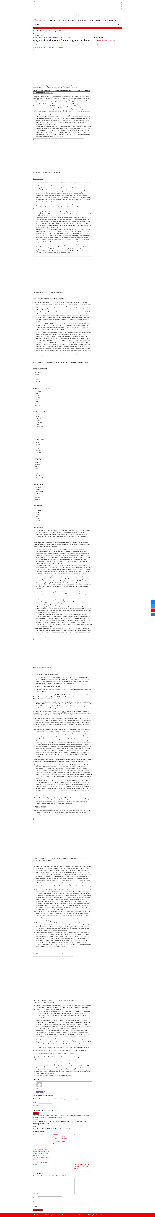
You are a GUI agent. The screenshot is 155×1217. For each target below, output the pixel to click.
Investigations (82, 20)
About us (81, 1215)
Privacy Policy (92, 1215)
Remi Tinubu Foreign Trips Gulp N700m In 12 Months (52, 31)
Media (91, 20)
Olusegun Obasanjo (38, 1117)
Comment (36, 1194)
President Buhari (54, 1117)
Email (34, 1108)
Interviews (71, 20)
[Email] (44, 1092)
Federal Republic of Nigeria (43, 1115)
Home (45, 20)
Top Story (53, 20)
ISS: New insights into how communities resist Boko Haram (82, 1166)
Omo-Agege (46, 1117)
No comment (59, 47)
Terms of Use (99, 1215)
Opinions (98, 20)
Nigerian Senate (84, 1115)
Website (35, 1206)
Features (41, 37)
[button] (33, 33)
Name (35, 1198)
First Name (36, 1102)
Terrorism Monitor (110, 20)
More (37, 25)
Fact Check (62, 20)
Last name (35, 1105)
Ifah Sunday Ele (40, 1089)
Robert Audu (62, 1117)
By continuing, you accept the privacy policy (45, 1110)
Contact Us (86, 1215)
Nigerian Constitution (74, 1115)
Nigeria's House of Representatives (59, 1115)
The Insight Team (39, 47)
